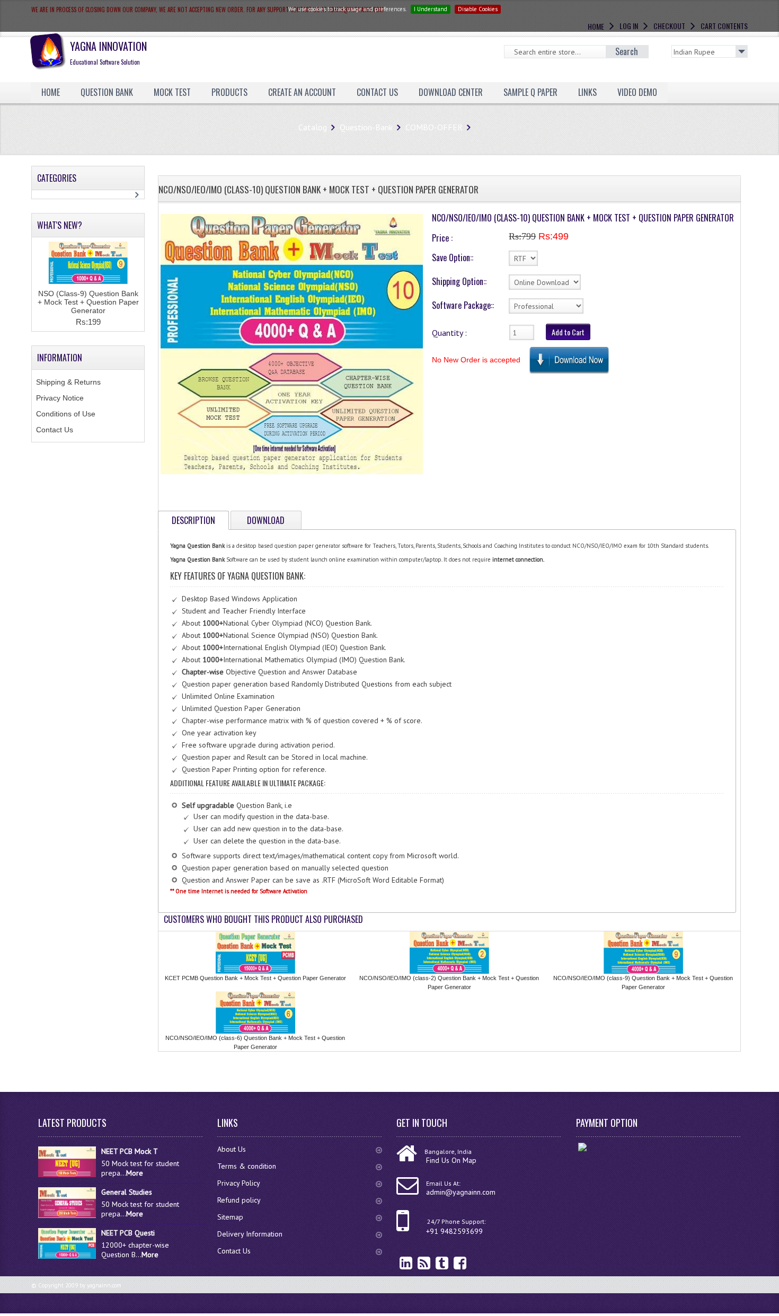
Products (229, 92)
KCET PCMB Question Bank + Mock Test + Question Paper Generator (255, 978)
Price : (442, 238)
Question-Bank (366, 127)
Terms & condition (246, 1166)
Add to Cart (568, 331)
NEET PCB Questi (128, 1233)
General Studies (126, 1192)
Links (587, 92)
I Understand (430, 9)
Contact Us (54, 429)
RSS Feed (416, 1262)
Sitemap (230, 1217)
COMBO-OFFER (434, 127)
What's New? (59, 225)
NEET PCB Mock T (129, 1151)
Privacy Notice (60, 398)
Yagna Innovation (108, 52)
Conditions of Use (65, 414)
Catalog (312, 127)
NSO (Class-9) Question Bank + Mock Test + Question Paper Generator (88, 302)
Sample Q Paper (530, 92)
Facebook (452, 1262)
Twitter (434, 1262)
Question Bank (107, 92)
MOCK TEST (172, 92)
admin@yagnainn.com (460, 1192)
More (134, 1173)
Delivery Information (249, 1234)
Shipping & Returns (68, 382)
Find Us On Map (451, 1160)
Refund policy (239, 1200)
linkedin (398, 1262)
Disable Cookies (478, 9)
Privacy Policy (238, 1183)
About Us (231, 1149)
